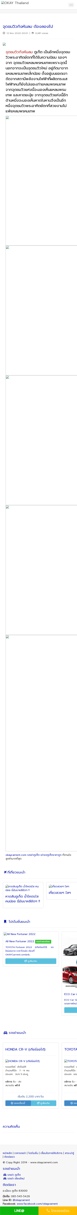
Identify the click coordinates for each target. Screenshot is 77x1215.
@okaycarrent (21, 1200)
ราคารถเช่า (20, 1153)
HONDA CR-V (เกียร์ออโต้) (25, 1049)
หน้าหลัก (8, 1153)
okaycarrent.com (16, 855)
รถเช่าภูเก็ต (33, 855)
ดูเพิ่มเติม (32, 961)
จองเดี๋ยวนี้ (19, 1103)
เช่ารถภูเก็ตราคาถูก (51, 855)
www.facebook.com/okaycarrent (37, 1204)
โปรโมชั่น (33, 1153)
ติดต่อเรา (9, 1157)
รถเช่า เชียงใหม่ (15, 1179)
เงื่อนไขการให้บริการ (52, 1153)
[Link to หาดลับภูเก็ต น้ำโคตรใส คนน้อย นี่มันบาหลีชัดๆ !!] (23, 888)
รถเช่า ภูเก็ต (14, 1175)
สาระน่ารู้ (69, 1153)
